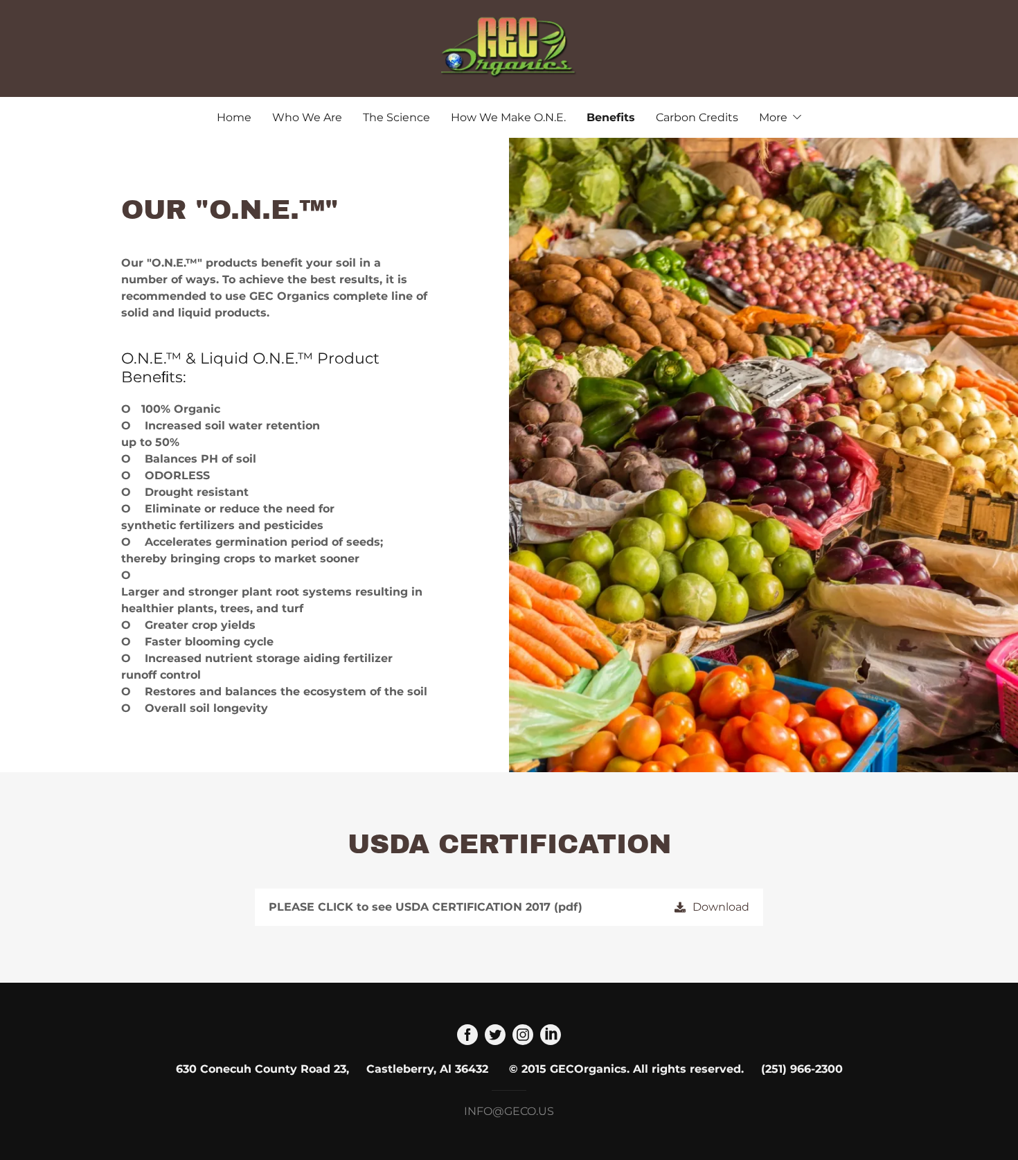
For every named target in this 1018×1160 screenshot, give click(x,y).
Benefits (611, 117)
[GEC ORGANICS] (508, 47)
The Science (396, 117)
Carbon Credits (697, 117)
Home (234, 117)
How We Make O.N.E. (508, 117)
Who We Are (307, 117)
